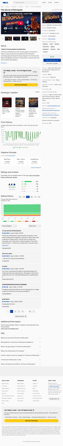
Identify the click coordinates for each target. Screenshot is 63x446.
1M (24, 197)
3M (28, 197)
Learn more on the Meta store (9, 328)
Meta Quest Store (54, 386)
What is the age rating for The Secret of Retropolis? (16, 346)
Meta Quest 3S (21, 386)
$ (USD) (56, 2)
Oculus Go (20, 396)
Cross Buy (4, 386)
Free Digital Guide (37, 398)
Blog (34, 388)
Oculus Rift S (20, 398)
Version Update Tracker (8, 396)
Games (44, 2)
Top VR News (36, 400)
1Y (35, 197)
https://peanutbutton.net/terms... (50, 115)
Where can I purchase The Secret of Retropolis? (14, 338)
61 (30, 311)
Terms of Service (37, 396)
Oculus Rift (20, 400)
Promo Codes (5, 400)
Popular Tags (5, 383)
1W (20, 197)
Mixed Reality (5, 388)
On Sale (50, 2)
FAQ (3, 403)
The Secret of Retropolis (36, 6)
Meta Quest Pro (21, 388)
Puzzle (27, 6)
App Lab (4, 393)
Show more (5, 245)
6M (31, 197)
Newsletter (35, 391)
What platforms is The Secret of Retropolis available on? (17, 342)
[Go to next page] (33, 311)
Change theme (54, 399)
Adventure (14, 6)
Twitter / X (35, 383)
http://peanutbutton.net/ (53, 105)
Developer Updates (7, 398)
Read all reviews (20, 316)
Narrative (21, 6)
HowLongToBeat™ (10, 155)
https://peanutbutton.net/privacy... (51, 110)
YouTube (35, 386)
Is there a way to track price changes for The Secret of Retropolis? (20, 355)
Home (2, 6)
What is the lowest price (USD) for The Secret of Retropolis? (18, 364)
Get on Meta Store (51, 60)
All (39, 197)
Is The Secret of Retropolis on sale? (11, 360)
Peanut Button (51, 39)
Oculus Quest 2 (21, 391)
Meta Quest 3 (20, 383)
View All (37, 92)
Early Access (5, 391)
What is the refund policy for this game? (12, 351)
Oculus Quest (20, 393)
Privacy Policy (36, 393)
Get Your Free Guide (21, 85)
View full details (35, 167)
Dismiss (35, 71)
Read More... (4, 63)
